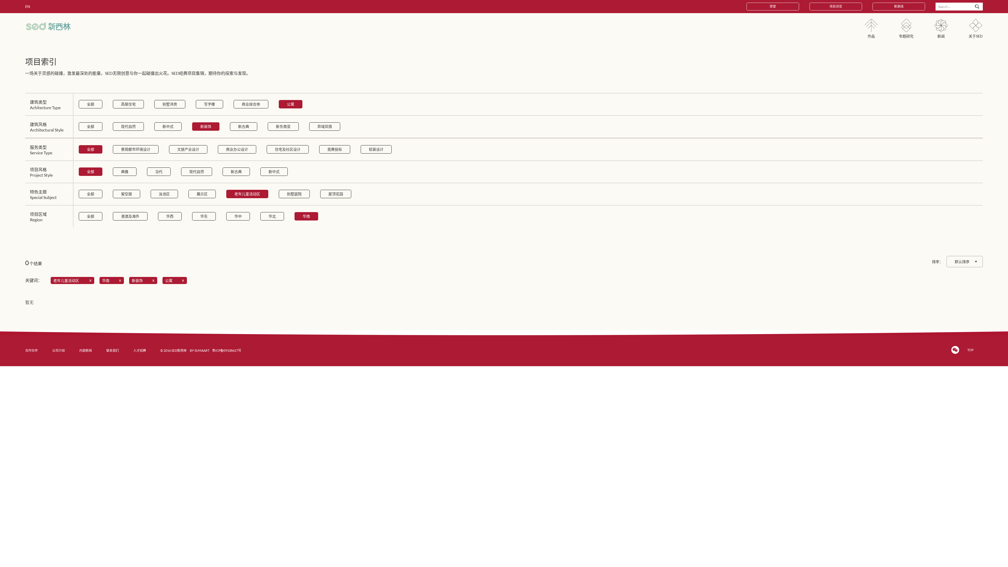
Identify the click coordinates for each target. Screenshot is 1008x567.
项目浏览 (836, 6)
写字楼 (209, 104)
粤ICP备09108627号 (226, 351)
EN (27, 6)
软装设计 (376, 149)
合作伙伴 (31, 351)
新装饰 (205, 126)
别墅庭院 (294, 194)
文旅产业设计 (188, 149)
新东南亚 (283, 126)
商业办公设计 (237, 149)
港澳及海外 (130, 216)
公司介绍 (58, 351)
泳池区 (164, 194)
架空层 (126, 194)
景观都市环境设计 (135, 149)
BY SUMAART (199, 351)
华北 (272, 216)
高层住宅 (128, 104)
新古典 (243, 126)
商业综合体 (251, 104)
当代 (158, 171)
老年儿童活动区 (247, 194)
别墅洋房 (169, 104)
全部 (90, 104)
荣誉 (773, 6)
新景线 (899, 6)
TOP (970, 350)
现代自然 (128, 126)
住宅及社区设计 (288, 149)
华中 (238, 216)
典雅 (124, 171)
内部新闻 (85, 351)
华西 (170, 216)
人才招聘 (139, 351)
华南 (306, 216)
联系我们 (112, 351)
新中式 (168, 126)
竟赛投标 (334, 149)
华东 (204, 216)
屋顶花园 (335, 194)
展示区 (202, 194)
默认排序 (962, 261)
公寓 (290, 104)
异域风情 (324, 126)
